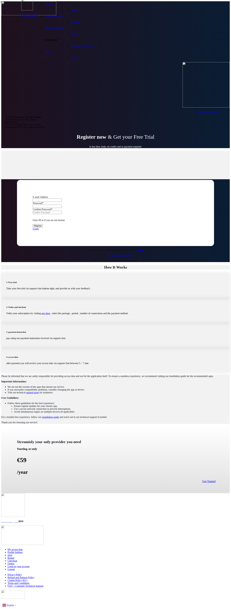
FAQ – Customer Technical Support (25, 586)
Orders (74, 33)
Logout (74, 57)
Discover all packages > (208, 112)
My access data (15, 549)
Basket (74, 10)
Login (36, 228)
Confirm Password (42, 209)
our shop (45, 313)
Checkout (75, 21)
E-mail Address (40, 197)
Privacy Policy (15, 574)
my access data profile (118, 255)
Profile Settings (15, 552)
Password (38, 203)
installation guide (50, 417)
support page (32, 392)
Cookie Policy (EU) (17, 580)
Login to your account (82, 45)
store (10, 555)
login (140, 250)
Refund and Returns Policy (21, 577)
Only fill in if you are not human (49, 220)
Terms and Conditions (18, 583)
